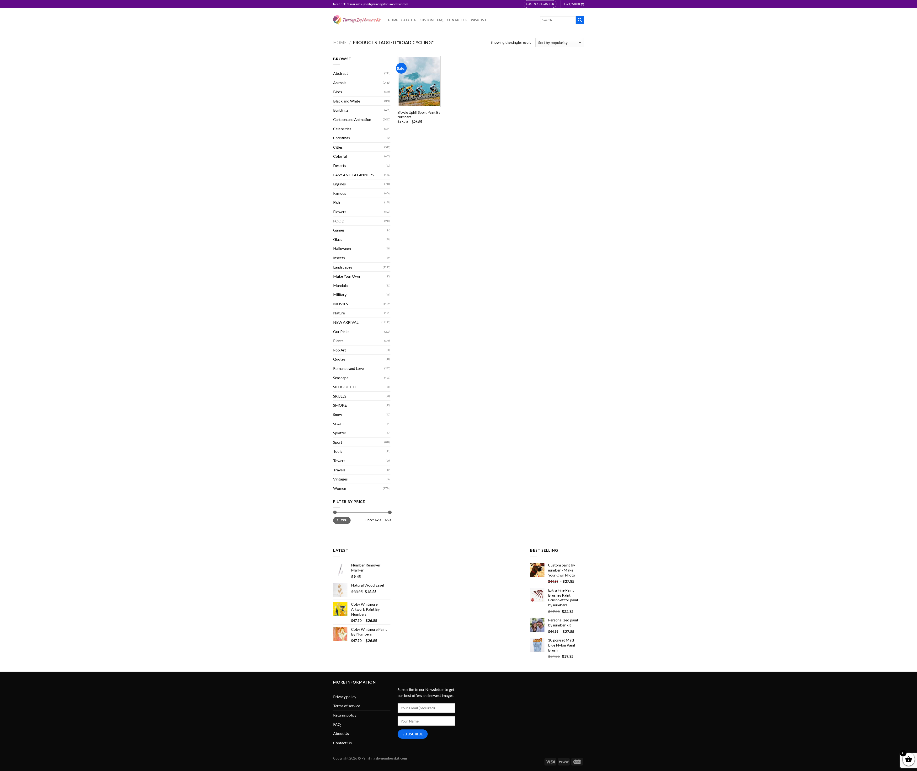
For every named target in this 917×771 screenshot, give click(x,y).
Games (339, 230)
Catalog (408, 20)
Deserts (339, 165)
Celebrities (342, 128)
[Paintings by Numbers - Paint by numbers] (357, 20)
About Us (341, 733)
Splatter (339, 433)
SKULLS (339, 396)
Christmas (341, 137)
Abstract (340, 73)
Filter (342, 520)
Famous (339, 193)
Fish (336, 202)
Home (393, 20)
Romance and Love (348, 368)
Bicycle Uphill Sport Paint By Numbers (419, 114)
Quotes (339, 359)
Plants (338, 340)
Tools (337, 451)
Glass (337, 239)
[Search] (580, 20)
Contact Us (457, 20)
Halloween (342, 248)
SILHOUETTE (345, 386)
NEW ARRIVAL (345, 322)
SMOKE (340, 405)
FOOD (338, 221)
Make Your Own (346, 276)
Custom (427, 20)
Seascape (340, 377)
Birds (337, 91)
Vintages (340, 479)
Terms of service (346, 705)
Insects (339, 257)
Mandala (340, 285)
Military (340, 294)
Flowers (339, 211)
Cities (338, 147)
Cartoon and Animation (352, 119)
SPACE (339, 423)
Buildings (340, 110)
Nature (339, 313)
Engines (339, 184)
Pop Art (339, 350)
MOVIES (340, 304)
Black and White (346, 101)
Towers (339, 460)
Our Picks (341, 331)
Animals (339, 82)
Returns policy (345, 715)
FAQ (440, 20)
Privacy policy (344, 696)
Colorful (340, 156)
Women (339, 488)
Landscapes (342, 267)
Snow (337, 414)
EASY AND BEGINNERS (353, 175)
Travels (339, 470)
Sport (337, 442)
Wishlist (478, 20)
